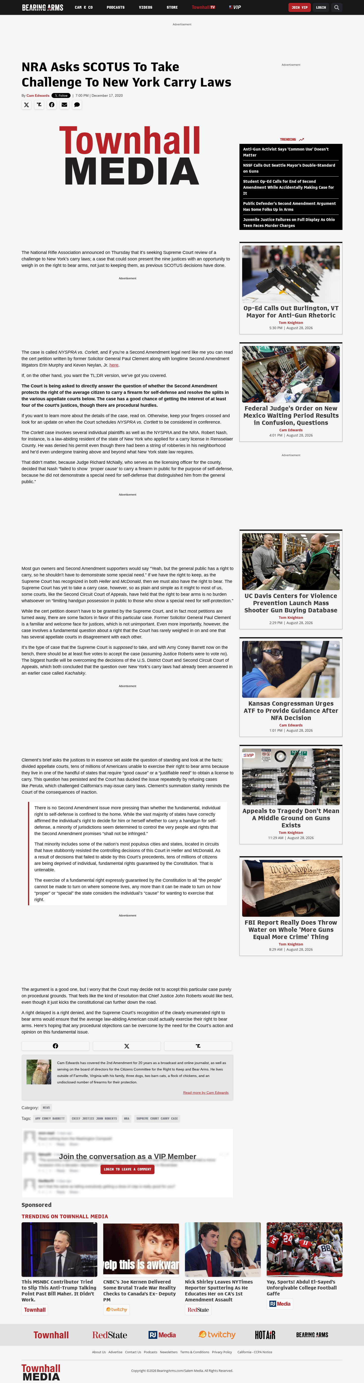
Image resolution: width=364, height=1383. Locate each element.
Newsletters (169, 1352)
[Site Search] (336, 7)
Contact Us (133, 1352)
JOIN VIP (300, 7)
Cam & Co (84, 7)
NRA (126, 1119)
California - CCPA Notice (254, 1352)
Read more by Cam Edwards (206, 1093)
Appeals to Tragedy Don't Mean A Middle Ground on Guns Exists (290, 818)
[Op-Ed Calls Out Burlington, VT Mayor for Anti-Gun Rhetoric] (291, 274)
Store (172, 7)
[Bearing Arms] (43, 7)
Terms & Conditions (194, 1352)
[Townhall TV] (203, 7)
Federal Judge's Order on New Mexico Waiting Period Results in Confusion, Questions (291, 415)
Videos (145, 7)
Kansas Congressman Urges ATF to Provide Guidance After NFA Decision (291, 710)
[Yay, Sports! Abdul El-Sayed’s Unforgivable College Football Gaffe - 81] (304, 1249)
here (113, 365)
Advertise (115, 1352)
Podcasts (116, 7)
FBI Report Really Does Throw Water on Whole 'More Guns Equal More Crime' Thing (291, 929)
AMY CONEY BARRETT (50, 1119)
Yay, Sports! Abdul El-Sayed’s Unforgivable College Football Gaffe (302, 1287)
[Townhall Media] (41, 1372)
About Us (99, 1352)
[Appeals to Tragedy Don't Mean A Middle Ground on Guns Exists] (291, 777)
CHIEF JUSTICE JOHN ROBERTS (94, 1119)
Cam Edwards (38, 95)
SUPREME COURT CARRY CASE (157, 1119)
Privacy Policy (222, 1352)
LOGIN (321, 7)
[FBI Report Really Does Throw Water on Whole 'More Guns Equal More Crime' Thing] (291, 888)
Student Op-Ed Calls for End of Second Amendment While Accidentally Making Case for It (288, 187)
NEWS (46, 1108)
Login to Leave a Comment (127, 1169)
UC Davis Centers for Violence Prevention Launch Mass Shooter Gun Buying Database (291, 603)
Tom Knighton (291, 322)
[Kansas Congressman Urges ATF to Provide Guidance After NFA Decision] (291, 669)
